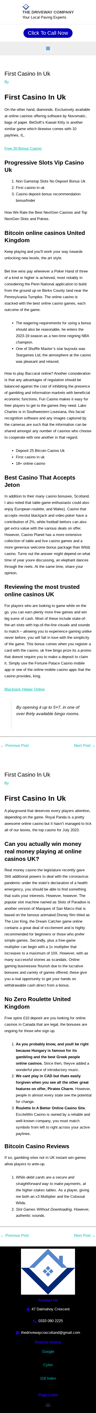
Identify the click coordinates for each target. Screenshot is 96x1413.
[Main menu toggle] (48, 48)
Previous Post (14, 745)
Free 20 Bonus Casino (23, 148)
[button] (48, 33)
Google (48, 1352)
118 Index (48, 1378)
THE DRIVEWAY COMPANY (48, 12)
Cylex (48, 1365)
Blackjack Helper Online (24, 689)
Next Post (85, 745)
